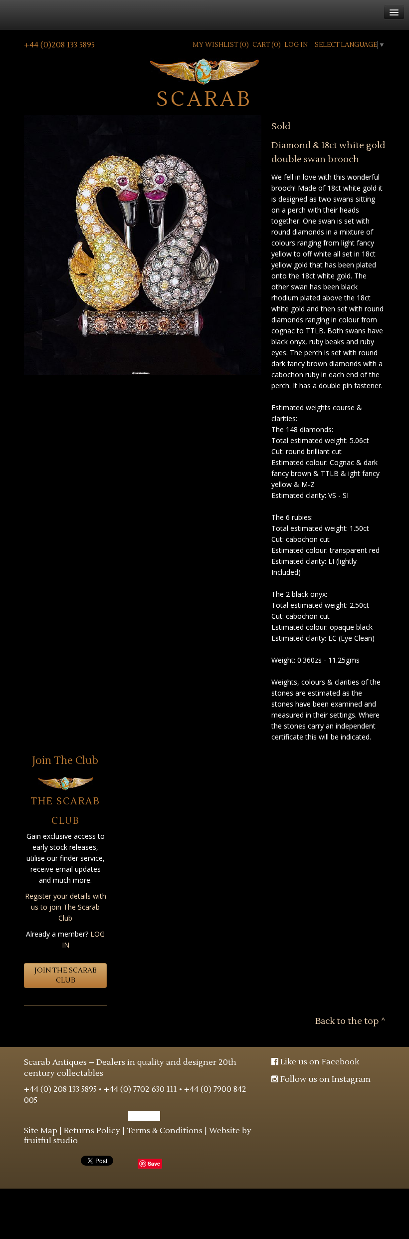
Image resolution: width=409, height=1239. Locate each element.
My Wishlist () (221, 45)
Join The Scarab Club (65, 975)
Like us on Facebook (318, 1062)
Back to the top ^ (350, 1021)
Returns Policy (92, 1131)
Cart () (266, 45)
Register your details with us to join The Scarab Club (65, 907)
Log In (296, 45)
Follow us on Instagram (324, 1079)
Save (154, 1163)
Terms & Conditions (165, 1131)
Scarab (204, 98)
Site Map (40, 1131)
